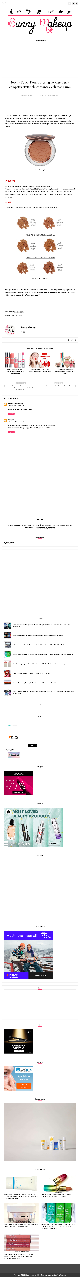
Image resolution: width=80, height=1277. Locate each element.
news (24, 95)
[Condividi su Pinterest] (23, 312)
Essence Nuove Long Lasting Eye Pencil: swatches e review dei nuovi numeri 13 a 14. (38, 683)
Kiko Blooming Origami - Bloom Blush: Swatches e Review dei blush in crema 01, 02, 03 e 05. (40, 664)
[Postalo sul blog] (17, 312)
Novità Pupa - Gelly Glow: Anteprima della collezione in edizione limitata (15, 371)
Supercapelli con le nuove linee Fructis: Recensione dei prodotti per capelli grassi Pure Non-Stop (43, 654)
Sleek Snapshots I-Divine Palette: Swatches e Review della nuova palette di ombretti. (38, 635)
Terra (31, 95)
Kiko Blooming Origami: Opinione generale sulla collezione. (31, 673)
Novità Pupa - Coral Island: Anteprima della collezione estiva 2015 (65, 371)
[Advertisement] (40, 63)
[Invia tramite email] (15, 312)
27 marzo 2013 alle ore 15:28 (16, 405)
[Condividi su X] (19, 312)
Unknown (11, 420)
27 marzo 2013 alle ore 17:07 (16, 422)
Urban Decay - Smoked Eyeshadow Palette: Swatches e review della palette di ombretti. (39, 645)
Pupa (27, 95)
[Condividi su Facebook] (21, 312)
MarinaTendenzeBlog (15, 404)
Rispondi (11, 413)
